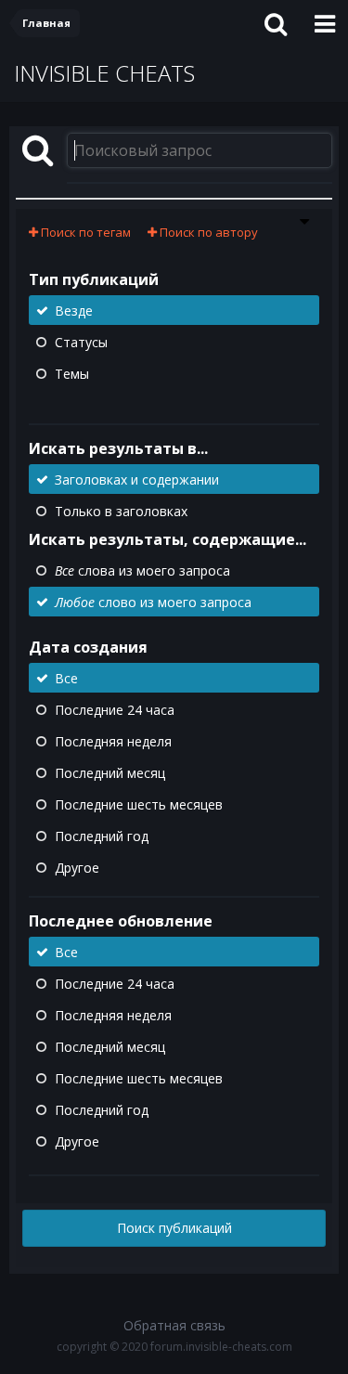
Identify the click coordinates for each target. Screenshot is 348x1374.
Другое (77, 867)
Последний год (101, 836)
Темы (72, 373)
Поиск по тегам (84, 232)
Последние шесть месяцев (139, 804)
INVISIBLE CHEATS (104, 73)
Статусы (81, 342)
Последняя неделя (113, 741)
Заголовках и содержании (137, 479)
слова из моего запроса (142, 570)
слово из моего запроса (153, 602)
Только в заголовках (121, 511)
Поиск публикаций (174, 1228)
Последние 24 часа (114, 710)
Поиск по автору (207, 232)
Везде (74, 310)
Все (66, 678)
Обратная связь (174, 1325)
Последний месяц (110, 773)
